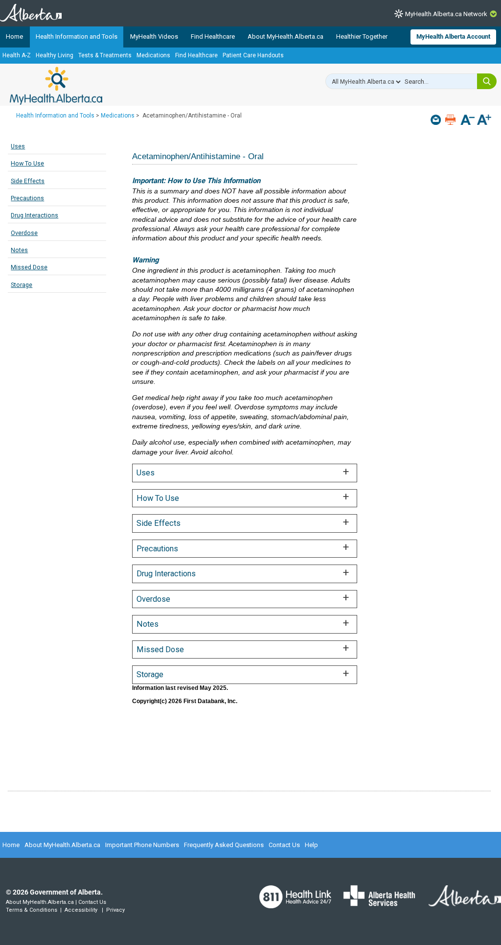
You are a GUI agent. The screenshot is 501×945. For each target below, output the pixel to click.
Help (311, 845)
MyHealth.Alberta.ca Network (446, 14)
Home (14, 36)
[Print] (451, 120)
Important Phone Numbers (142, 845)
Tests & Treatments (105, 55)
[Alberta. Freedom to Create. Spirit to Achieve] (459, 901)
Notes (19, 250)
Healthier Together (361, 36)
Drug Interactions (34, 215)
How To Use (27, 163)
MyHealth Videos (154, 36)
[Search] (487, 81)
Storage (21, 284)
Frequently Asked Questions (224, 845)
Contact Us (284, 845)
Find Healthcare (213, 36)
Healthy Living (54, 55)
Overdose (24, 232)
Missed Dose (29, 267)
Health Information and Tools (76, 36)
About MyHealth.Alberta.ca (285, 36)
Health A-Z (16, 55)
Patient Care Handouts (253, 55)
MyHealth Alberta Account (453, 36)
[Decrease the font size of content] (467, 121)
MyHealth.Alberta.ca (56, 86)
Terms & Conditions (31, 910)
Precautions (27, 198)
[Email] (437, 120)
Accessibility (81, 910)
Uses (18, 146)
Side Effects (28, 181)
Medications (153, 55)
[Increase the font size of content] (484, 121)
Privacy (115, 910)
